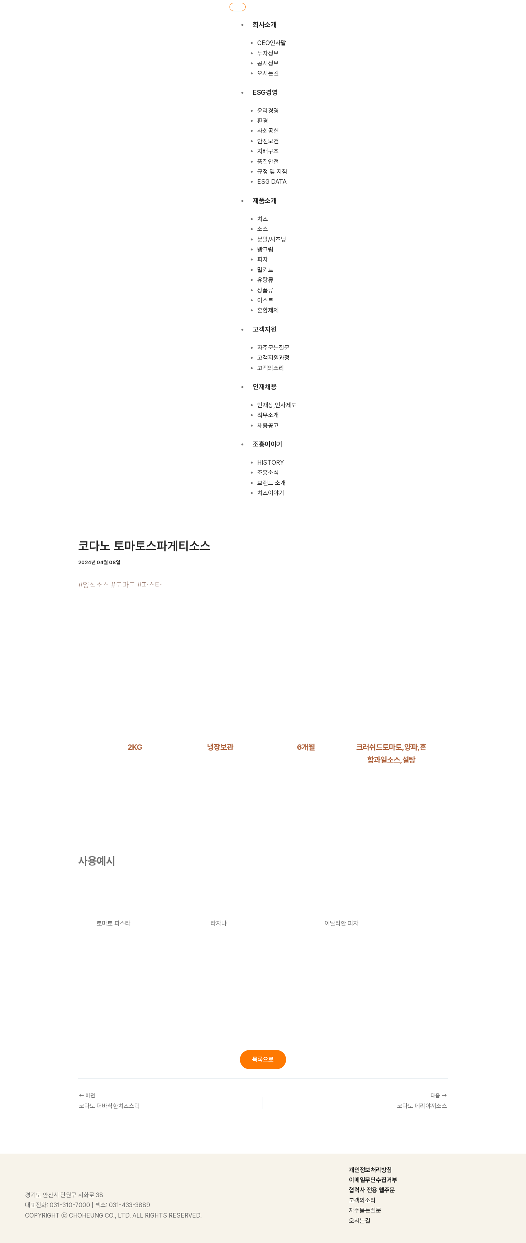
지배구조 (268, 151)
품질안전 (268, 161)
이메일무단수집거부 (373, 1180)
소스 (262, 229)
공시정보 (268, 63)
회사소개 (265, 24)
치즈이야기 (270, 493)
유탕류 (265, 280)
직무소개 (268, 415)
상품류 (265, 290)
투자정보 (268, 53)
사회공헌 (268, 130)
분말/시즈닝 (271, 239)
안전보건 (268, 141)
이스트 (265, 300)
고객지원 (265, 329)
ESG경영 (265, 92)
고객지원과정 (273, 357)
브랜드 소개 (271, 483)
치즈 (262, 219)
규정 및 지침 (272, 171)
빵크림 (265, 249)
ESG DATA (271, 181)
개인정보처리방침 (370, 1170)
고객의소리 (270, 367)
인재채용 (265, 387)
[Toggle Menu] (237, 7)
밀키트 (265, 270)
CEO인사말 (271, 43)
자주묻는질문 (273, 347)
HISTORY (270, 462)
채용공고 (268, 425)
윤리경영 (268, 110)
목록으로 (263, 1059)
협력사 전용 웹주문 (372, 1190)
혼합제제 (268, 310)
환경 (262, 120)
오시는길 (268, 73)
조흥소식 (268, 472)
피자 (262, 259)
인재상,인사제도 (277, 405)
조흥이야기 (268, 444)
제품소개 (265, 201)
